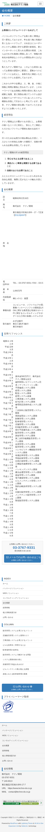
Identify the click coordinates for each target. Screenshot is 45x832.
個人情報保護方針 (10, 612)
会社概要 (6, 603)
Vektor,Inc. (24, 826)
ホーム (5, 584)
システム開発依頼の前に (12, 659)
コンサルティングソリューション (16, 598)
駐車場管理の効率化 (10, 650)
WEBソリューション (11, 593)
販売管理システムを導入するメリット (17, 631)
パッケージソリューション (13, 588)
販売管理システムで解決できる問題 (17, 655)
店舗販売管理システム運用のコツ (16, 635)
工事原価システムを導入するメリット (17, 640)
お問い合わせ (8, 617)
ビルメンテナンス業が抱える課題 (16, 669)
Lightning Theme (27, 823)
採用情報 (6, 608)
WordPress (14, 823)
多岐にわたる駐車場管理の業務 (15, 674)
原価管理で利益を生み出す (13, 664)
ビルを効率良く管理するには (14, 645)
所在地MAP (20, 215)
